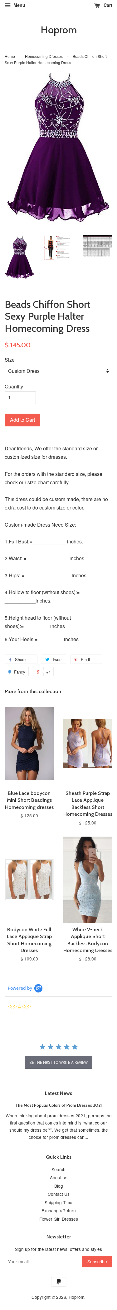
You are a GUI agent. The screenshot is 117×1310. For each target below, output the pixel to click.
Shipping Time (58, 1202)
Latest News (58, 1093)
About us (58, 1177)
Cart (107, 5)
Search (58, 1169)
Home (10, 56)
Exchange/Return (58, 1210)
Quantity (14, 386)
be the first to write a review (58, 1062)
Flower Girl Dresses (58, 1219)
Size (10, 359)
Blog (58, 1186)
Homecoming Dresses (44, 56)
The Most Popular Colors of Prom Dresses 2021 (58, 1105)
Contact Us (59, 1194)
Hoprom (59, 30)
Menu (18, 5)
